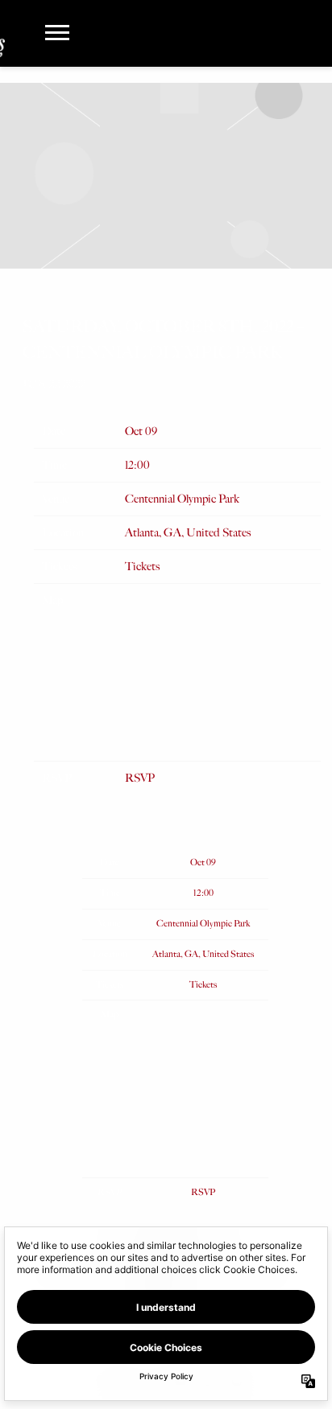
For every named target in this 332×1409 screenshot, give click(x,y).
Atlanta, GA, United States (188, 533)
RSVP (140, 778)
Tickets (142, 566)
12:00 (137, 465)
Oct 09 (141, 431)
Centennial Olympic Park (182, 499)
